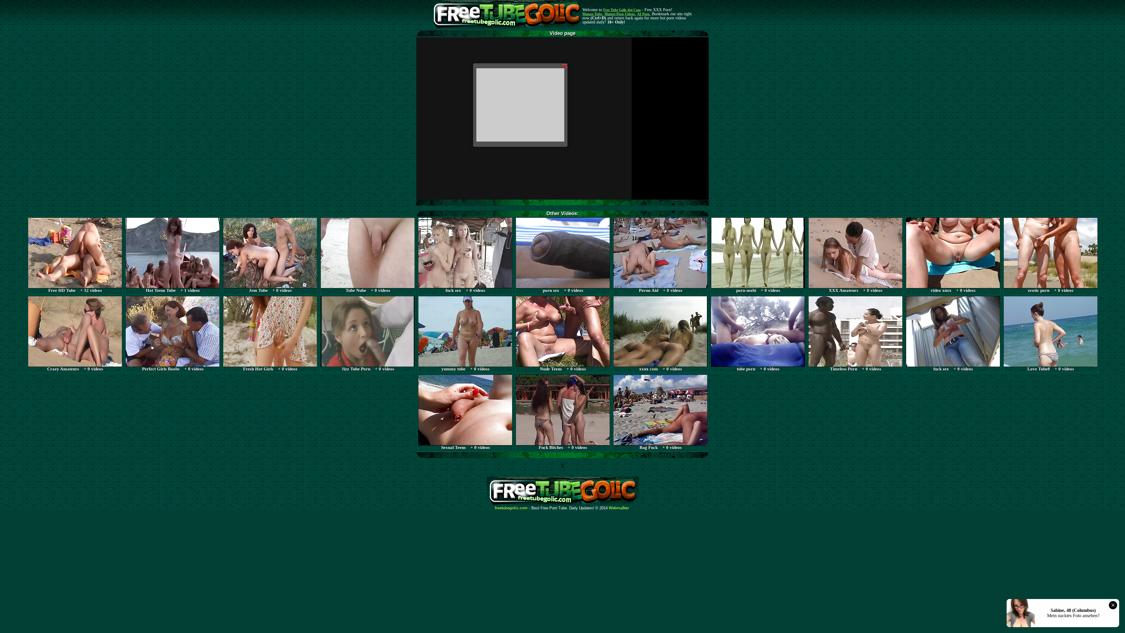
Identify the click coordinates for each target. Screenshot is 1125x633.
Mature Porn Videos (619, 14)
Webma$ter (619, 508)
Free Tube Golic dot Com (622, 10)
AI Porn (643, 14)
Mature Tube (592, 14)
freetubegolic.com (511, 508)
